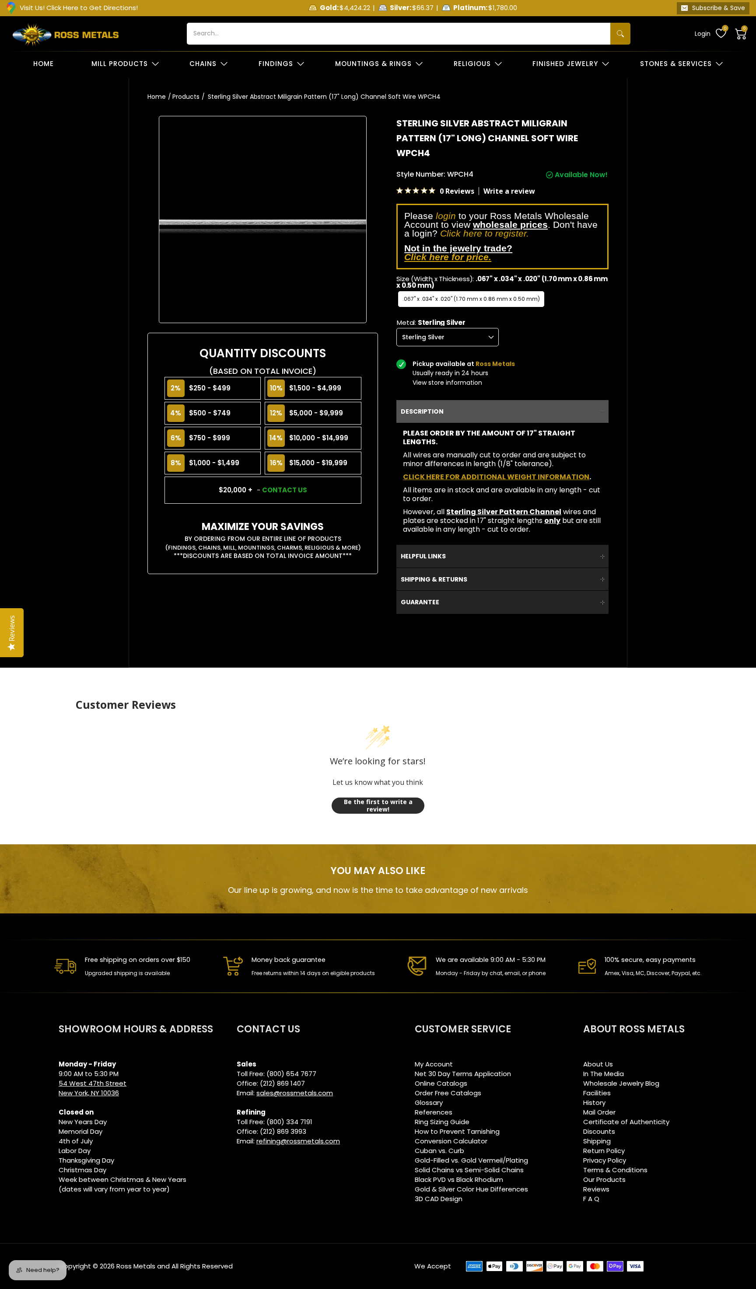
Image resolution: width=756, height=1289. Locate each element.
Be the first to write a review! (378, 806)
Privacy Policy (604, 1160)
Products (186, 96)
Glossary (429, 1102)
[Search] (620, 34)
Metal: (431, 322)
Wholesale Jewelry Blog (621, 1083)
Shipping (597, 1141)
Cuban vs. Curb (439, 1150)
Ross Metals (135, 1266)
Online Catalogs (441, 1083)
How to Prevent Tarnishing (457, 1131)
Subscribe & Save (718, 7)
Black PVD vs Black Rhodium (459, 1179)
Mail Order (599, 1112)
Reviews (596, 1189)
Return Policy (604, 1150)
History (594, 1102)
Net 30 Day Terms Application (463, 1073)
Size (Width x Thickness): (502, 282)
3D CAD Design (438, 1198)
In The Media (603, 1073)
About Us (598, 1064)
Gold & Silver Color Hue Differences (471, 1189)
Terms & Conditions (615, 1169)
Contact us (284, 490)
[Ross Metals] (65, 33)
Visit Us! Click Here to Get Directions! (79, 7)
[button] (741, 33)
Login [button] (702, 33)
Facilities (597, 1092)
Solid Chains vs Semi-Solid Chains (469, 1169)
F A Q (591, 1198)
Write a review (509, 191)
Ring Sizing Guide (442, 1121)
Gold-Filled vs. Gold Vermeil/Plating (471, 1160)
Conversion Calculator (451, 1141)
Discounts (599, 1131)
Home (156, 96)
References (433, 1112)
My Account (434, 1064)
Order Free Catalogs (448, 1092)
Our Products (604, 1179)
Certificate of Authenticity (626, 1121)
